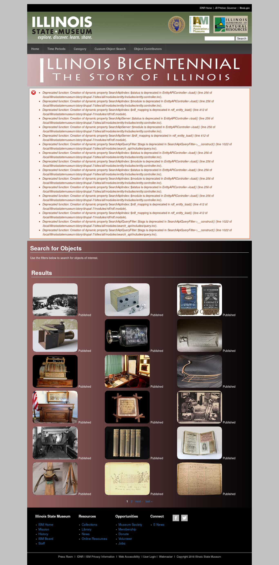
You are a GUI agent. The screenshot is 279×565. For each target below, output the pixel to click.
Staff (41, 543)
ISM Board (45, 538)
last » (149, 501)
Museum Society (130, 524)
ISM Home (45, 524)
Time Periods (56, 49)
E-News (158, 524)
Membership (127, 529)
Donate (123, 533)
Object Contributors (148, 49)
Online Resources (94, 538)
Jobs (121, 543)
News (86, 533)
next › (139, 501)
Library (87, 529)
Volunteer (125, 538)
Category (80, 49)
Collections (89, 524)
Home (35, 49)
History (43, 533)
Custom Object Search (110, 49)
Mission (43, 529)
